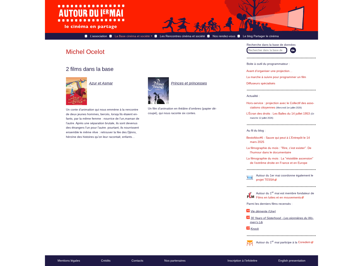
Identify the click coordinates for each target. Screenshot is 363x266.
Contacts (137, 260)
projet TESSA (265, 179)
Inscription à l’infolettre (242, 260)
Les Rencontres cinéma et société (182, 36)
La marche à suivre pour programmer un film (276, 77)
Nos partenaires (174, 260)
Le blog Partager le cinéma (261, 36)
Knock (255, 228)
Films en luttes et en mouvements (278, 197)
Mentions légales (69, 260)
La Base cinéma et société (132, 36)
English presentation (291, 260)
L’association (98, 36)
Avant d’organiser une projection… (269, 71)
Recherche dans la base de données (271, 44)
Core (304, 242)
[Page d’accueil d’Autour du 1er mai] (91, 16)
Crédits (105, 260)
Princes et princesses (189, 83)
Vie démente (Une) (263, 211)
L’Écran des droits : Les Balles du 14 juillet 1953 (278, 113)
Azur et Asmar (101, 83)
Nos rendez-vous (224, 36)
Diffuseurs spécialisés (260, 83)
